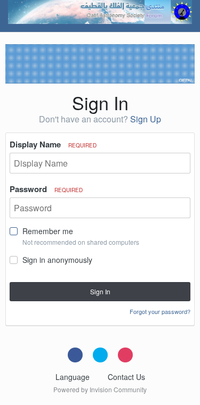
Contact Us (126, 376)
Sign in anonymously (57, 260)
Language (73, 376)
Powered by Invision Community (100, 389)
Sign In (100, 291)
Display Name (53, 144)
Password (46, 189)
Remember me (47, 231)
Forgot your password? (160, 311)
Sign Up (145, 119)
